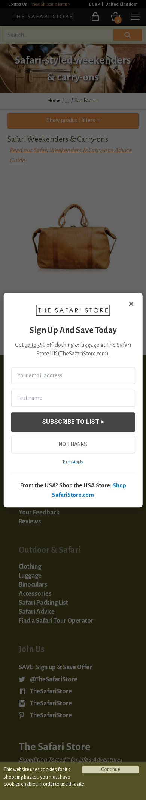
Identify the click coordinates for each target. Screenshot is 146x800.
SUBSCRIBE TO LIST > (73, 421)
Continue (110, 769)
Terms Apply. (73, 462)
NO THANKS (73, 444)
